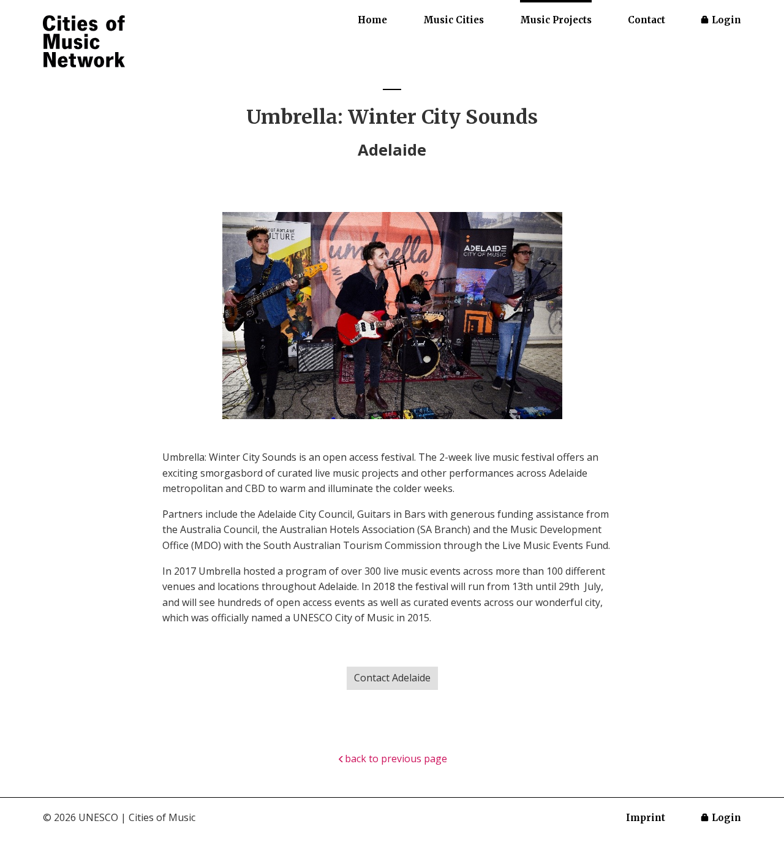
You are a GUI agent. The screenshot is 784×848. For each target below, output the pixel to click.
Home (372, 20)
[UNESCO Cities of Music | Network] (84, 42)
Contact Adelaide (392, 677)
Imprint (645, 817)
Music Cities (453, 20)
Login (726, 20)
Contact (646, 20)
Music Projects (556, 20)
